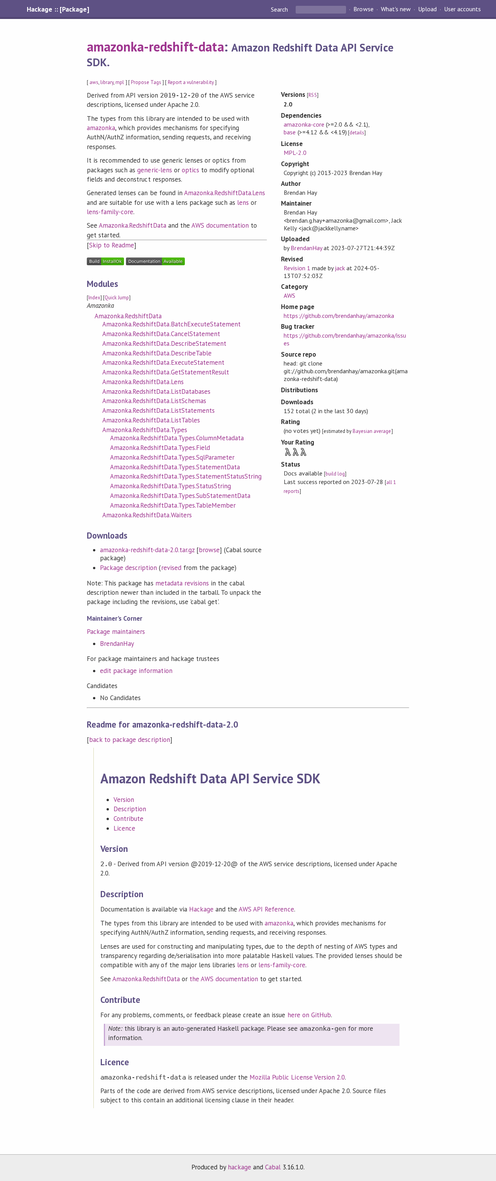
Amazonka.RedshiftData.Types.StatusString (170, 486)
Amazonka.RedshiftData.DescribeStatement (164, 343)
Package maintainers (116, 631)
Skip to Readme (111, 245)
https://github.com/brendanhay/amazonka (339, 315)
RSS (312, 95)
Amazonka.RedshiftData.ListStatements (158, 410)
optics (190, 170)
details (357, 132)
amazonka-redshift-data (155, 46)
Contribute (128, 818)
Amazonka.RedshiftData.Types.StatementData (175, 467)
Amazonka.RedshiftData (132, 225)
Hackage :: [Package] (58, 9)
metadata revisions (182, 583)
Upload (427, 9)
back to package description (129, 739)
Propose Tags (146, 82)
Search (280, 9)
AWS (289, 295)
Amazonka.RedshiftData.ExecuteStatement (163, 362)
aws (94, 82)
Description (130, 809)
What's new (396, 9)
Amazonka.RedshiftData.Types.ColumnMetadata (177, 438)
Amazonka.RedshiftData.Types (144, 430)
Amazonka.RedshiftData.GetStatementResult (165, 372)
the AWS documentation (223, 979)
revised (171, 567)
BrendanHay (117, 643)
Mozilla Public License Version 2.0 (297, 1077)
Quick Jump (117, 297)
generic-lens (154, 170)
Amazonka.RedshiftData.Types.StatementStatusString (186, 476)
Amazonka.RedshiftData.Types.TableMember (173, 505)
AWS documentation (220, 225)
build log (335, 473)
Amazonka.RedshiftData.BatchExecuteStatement (171, 324)
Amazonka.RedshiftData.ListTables (151, 420)
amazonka (101, 128)
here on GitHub (309, 1015)
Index (94, 297)
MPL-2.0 (295, 152)
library (107, 82)
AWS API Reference (266, 909)
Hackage (201, 909)
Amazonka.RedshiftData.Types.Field (160, 447)
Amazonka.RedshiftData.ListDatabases (156, 391)
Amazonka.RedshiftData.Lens (224, 193)
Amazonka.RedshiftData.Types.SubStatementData (180, 495)
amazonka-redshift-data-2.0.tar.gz (147, 550)
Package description (128, 567)
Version (124, 799)
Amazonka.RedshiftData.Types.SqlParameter (172, 457)
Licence (124, 828)
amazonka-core (304, 124)
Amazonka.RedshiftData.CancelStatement (161, 334)
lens (243, 202)
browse (209, 550)
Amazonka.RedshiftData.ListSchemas (154, 401)
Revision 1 (297, 268)
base (290, 132)
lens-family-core (110, 212)
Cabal (273, 1167)
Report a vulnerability (191, 82)
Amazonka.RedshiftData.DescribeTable (157, 353)
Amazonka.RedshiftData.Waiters (147, 515)
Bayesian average (372, 431)
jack (340, 268)
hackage (239, 1167)
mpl (119, 82)
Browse (363, 9)
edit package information (136, 670)
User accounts (462, 9)
